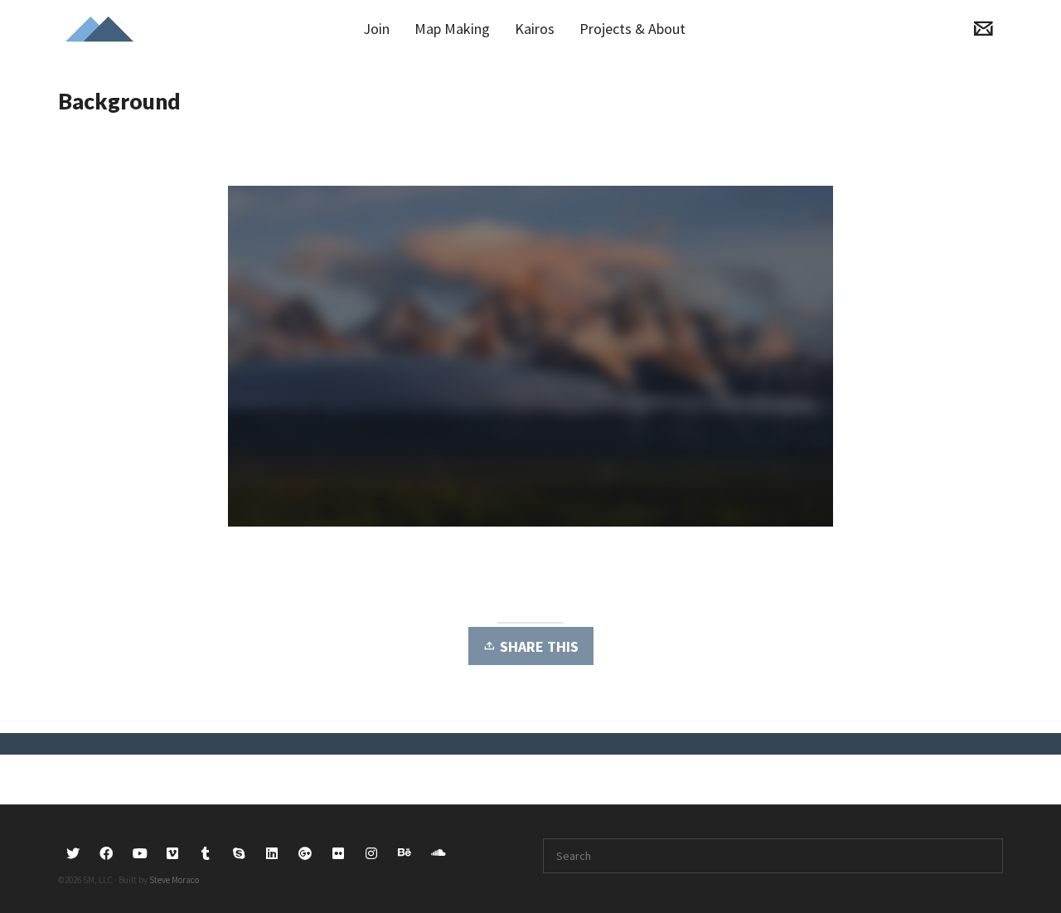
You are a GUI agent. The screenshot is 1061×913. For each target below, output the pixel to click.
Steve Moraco (174, 880)
